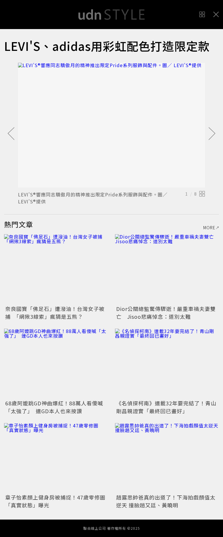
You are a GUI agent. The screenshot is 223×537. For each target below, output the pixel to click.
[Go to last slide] (11, 134)
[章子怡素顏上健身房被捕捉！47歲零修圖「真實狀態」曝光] (56, 458)
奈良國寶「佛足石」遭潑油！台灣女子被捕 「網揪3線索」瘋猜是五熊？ (55, 312)
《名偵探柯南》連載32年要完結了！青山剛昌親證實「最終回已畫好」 (166, 407)
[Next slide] (212, 134)
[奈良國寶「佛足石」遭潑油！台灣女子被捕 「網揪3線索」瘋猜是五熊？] (56, 269)
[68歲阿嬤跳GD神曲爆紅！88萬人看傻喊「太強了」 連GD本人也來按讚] (56, 363)
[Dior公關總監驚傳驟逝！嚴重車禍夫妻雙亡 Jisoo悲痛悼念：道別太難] (167, 269)
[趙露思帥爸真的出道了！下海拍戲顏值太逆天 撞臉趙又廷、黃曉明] (167, 458)
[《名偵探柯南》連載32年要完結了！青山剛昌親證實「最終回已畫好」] (167, 363)
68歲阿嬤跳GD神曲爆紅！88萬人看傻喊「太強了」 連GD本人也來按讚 (54, 407)
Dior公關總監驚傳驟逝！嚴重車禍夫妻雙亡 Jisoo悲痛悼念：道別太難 (166, 312)
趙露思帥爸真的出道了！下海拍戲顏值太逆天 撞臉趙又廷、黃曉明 (165, 501)
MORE (209, 227)
